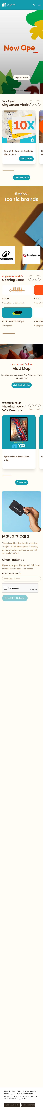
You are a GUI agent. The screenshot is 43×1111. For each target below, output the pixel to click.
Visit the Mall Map (21, 385)
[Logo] (8, 5)
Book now (22, 482)
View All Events (21, 177)
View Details (26, 159)
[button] (28, 1105)
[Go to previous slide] (31, 103)
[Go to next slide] (38, 103)
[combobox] (34, 4)
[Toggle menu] (39, 5)
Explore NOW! (21, 77)
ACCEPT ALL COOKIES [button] (12, 1105)
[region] (21, 52)
